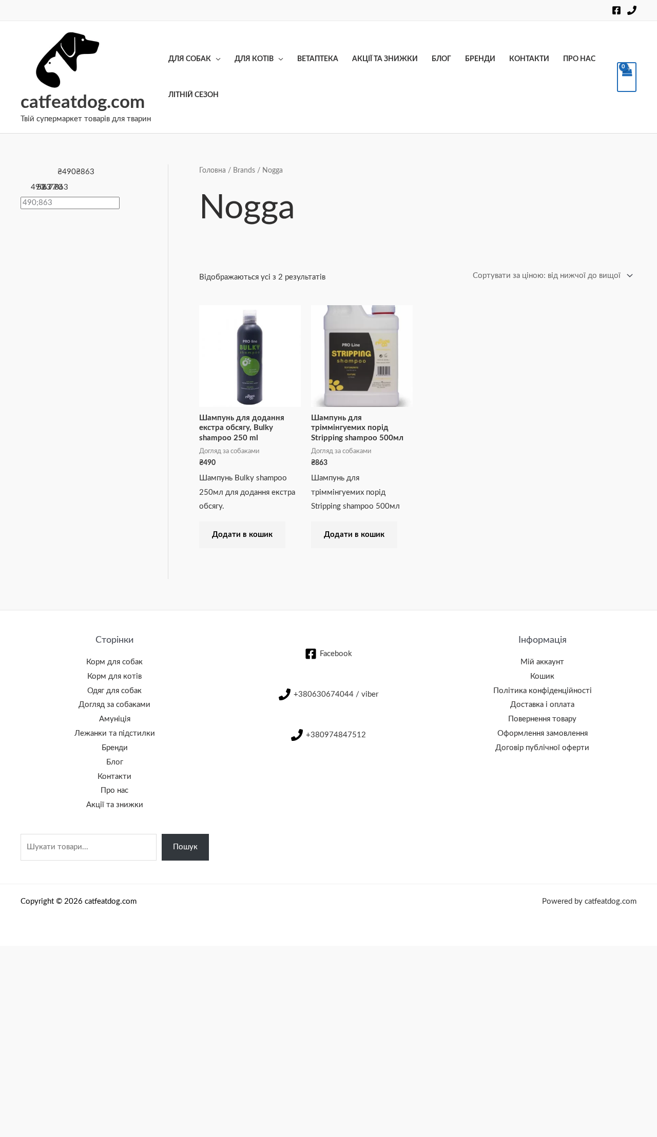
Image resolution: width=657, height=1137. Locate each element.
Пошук (185, 847)
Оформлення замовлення (542, 733)
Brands (244, 170)
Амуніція (114, 719)
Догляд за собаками (114, 705)
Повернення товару (542, 719)
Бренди (480, 59)
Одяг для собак (114, 691)
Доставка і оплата (542, 705)
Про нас (579, 59)
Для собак (189, 59)
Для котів (254, 59)
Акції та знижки (385, 59)
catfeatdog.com (83, 102)
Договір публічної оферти (542, 748)
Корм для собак (114, 662)
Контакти (529, 59)
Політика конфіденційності (542, 691)
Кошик (542, 676)
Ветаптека (317, 59)
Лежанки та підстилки (114, 733)
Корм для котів (114, 676)
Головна (212, 170)
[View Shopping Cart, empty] (626, 77)
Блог (441, 59)
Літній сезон (193, 95)
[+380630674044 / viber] (631, 10)
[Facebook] (616, 10)
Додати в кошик (242, 534)
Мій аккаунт (542, 662)
